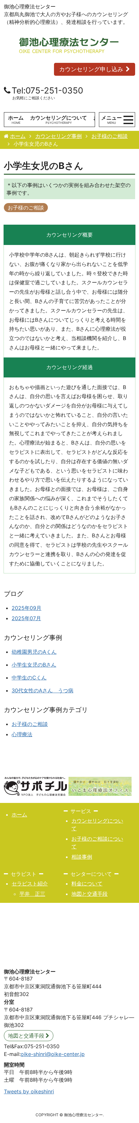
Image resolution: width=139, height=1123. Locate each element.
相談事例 (81, 857)
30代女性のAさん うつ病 (42, 690)
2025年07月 (26, 618)
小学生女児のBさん (34, 664)
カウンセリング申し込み (91, 69)
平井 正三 (32, 894)
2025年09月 (26, 608)
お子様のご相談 (26, 207)
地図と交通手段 (89, 894)
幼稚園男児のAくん (34, 652)
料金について (86, 883)
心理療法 (22, 734)
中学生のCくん (29, 677)
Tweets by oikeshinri (29, 1091)
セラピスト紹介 (30, 883)
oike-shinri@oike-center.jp (53, 1054)
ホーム (16, 117)
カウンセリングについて (58, 117)
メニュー (111, 119)
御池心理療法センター (30, 6)
